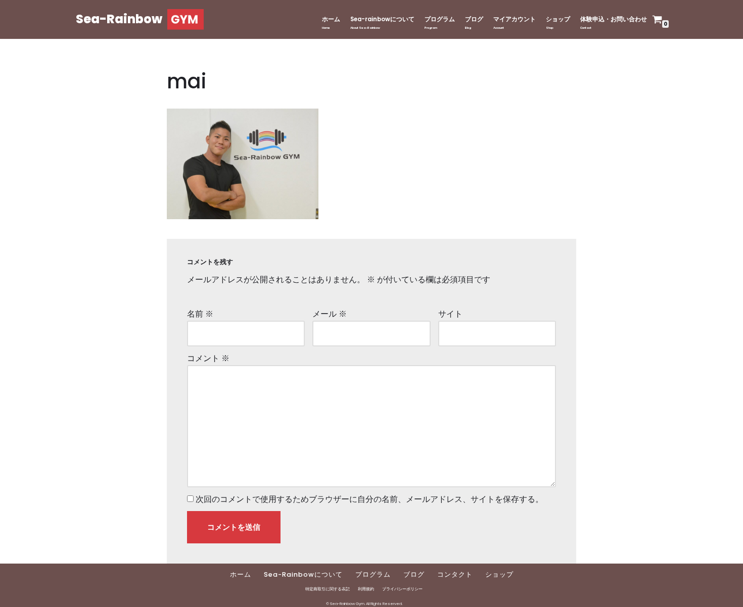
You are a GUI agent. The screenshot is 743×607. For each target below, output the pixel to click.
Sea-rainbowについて (382, 19)
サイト (450, 314)
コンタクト (455, 574)
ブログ (474, 19)
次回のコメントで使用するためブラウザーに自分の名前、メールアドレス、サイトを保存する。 (369, 499)
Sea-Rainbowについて (303, 574)
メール (329, 314)
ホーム (331, 19)
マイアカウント (514, 19)
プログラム (440, 19)
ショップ (558, 19)
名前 (200, 314)
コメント (208, 358)
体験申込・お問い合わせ (613, 19)
